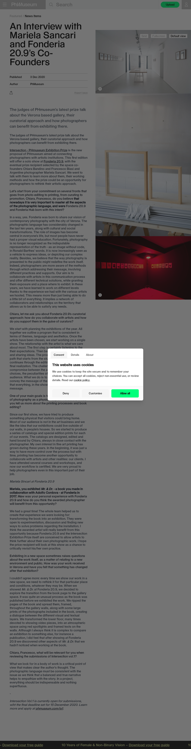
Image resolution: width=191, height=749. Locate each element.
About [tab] (89, 354)
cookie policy (82, 380)
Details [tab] (75, 354)
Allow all (125, 393)
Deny (66, 393)
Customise (95, 393)
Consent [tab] (59, 354)
